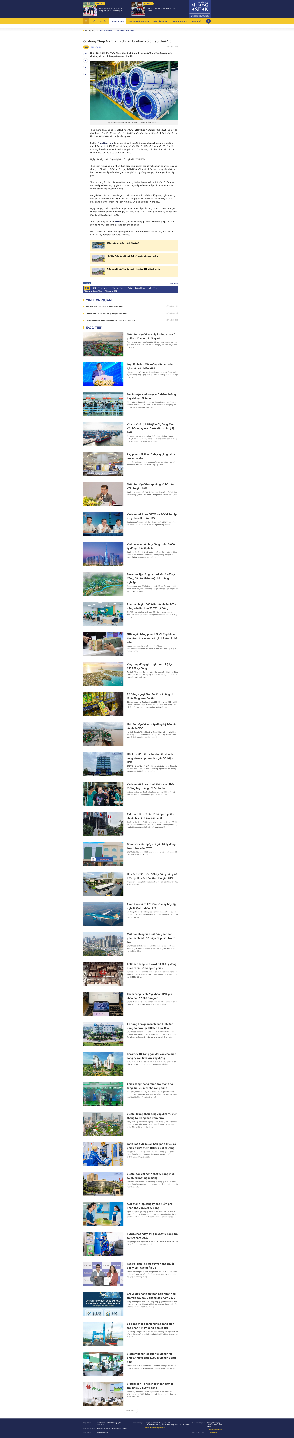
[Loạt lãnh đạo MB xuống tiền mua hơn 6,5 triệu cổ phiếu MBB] (103, 374)
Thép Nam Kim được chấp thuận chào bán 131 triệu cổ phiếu (133, 269)
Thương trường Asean (139, 21)
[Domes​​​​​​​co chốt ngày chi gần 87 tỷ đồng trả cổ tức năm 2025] (103, 854)
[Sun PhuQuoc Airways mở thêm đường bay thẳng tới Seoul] (103, 404)
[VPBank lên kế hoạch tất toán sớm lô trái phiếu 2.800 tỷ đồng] (103, 1394)
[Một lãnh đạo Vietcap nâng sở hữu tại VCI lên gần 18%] (103, 494)
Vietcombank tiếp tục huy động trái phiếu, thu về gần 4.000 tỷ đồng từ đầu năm (151, 1357)
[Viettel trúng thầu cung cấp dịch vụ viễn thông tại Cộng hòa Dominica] (103, 1124)
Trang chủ (90, 31)
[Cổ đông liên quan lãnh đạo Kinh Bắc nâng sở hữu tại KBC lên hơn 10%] (103, 1034)
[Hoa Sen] (103, 884)
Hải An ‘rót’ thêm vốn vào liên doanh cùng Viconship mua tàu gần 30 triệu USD (150, 758)
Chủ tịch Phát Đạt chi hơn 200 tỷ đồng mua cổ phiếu (106, 313)
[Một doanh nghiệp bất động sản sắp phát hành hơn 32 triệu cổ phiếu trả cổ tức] (103, 944)
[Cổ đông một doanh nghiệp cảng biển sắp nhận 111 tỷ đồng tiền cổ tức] (103, 1334)
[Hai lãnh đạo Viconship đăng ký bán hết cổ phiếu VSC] (103, 734)
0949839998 (213, 1433)
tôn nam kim (118, 288)
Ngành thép (152, 288)
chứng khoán (140, 288)
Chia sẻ (87, 283)
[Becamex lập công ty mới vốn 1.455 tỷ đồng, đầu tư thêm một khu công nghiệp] (103, 584)
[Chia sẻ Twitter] (85, 67)
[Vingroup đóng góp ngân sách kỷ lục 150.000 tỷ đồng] (103, 674)
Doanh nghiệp (117, 21)
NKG (86, 47)
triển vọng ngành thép (93, 291)
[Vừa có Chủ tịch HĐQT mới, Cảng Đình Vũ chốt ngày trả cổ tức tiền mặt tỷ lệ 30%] (103, 434)
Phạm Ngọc (173, 283)
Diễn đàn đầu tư (160, 21)
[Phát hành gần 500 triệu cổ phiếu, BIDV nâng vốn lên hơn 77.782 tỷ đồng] (103, 614)
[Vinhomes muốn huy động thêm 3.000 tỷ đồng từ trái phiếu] (103, 554)
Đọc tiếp (94, 328)
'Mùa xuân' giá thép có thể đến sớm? (123, 243)
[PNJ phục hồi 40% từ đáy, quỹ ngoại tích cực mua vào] (103, 464)
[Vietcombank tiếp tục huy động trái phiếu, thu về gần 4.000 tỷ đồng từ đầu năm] (103, 1364)
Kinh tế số (196, 21)
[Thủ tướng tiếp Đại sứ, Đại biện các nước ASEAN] (138, 9)
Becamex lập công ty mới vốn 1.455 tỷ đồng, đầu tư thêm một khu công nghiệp (151, 578)
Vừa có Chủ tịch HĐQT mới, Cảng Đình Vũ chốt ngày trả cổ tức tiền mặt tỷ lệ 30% (150, 428)
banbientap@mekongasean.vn (155, 1428)
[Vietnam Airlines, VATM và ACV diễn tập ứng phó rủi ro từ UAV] (103, 524)
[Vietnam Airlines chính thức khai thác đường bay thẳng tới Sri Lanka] (103, 794)
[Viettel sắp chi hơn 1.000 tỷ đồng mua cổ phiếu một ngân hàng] (103, 1184)
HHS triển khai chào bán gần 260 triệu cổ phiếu (104, 306)
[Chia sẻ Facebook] (85, 60)
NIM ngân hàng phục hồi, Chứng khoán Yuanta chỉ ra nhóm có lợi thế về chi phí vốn (152, 638)
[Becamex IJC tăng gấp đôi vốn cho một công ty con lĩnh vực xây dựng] (103, 1064)
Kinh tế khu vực (180, 21)
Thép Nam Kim (96, 47)
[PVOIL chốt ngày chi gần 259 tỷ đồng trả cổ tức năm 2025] (103, 1244)
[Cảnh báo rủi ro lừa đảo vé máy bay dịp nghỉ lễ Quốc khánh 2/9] (103, 914)
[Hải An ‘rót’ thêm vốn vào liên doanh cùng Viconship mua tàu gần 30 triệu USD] (103, 764)
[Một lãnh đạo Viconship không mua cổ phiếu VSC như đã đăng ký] (103, 344)
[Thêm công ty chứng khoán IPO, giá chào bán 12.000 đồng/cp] (103, 1004)
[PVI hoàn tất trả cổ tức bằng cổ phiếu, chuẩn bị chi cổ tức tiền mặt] (103, 824)
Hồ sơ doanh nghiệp (125, 31)
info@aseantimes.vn (215, 1430)
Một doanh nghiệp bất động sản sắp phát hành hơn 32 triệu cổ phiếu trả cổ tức (151, 938)
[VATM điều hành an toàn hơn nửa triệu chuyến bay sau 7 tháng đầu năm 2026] (103, 1304)
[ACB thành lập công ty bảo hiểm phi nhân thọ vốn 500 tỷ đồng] (103, 1214)
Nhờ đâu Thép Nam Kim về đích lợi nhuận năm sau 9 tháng (132, 256)
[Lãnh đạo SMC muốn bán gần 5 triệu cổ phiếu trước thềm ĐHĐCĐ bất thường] (103, 1154)
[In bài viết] (85, 74)
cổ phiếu (128, 288)
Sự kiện (103, 21)
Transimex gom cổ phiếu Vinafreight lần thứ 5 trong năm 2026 (110, 320)
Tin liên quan (99, 300)
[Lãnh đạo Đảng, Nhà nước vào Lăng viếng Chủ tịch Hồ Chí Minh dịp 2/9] (90, 9)
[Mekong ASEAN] (199, 9)
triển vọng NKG (111, 291)
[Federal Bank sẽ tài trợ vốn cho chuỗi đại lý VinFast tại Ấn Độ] (103, 1274)
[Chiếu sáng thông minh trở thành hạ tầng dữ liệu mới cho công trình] (103, 1094)
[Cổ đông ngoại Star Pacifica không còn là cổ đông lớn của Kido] (103, 704)
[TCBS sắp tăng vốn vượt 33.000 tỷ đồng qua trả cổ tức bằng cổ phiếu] (103, 974)
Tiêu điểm (100, 4)
